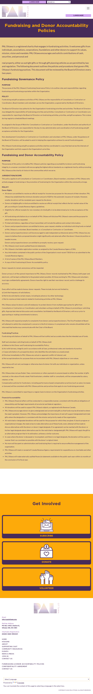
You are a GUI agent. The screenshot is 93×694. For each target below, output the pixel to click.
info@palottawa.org (9, 619)
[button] (69, 2)
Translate (20, 683)
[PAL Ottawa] (15, 11)
